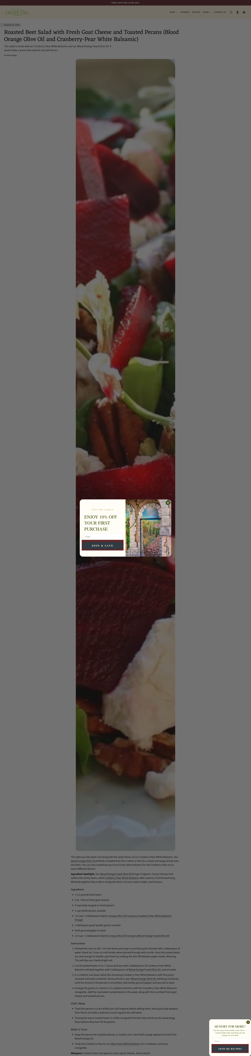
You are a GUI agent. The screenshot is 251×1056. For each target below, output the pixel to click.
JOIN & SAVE (102, 545)
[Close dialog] (168, 502)
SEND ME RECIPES (230, 1048)
